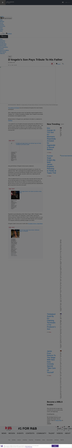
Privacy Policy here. (28, 446)
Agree (55, 445)
